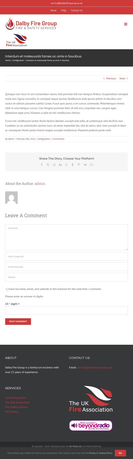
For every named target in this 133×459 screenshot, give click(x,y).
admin (11, 138)
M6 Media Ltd (75, 446)
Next (122, 78)
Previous (111, 78)
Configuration (43, 138)
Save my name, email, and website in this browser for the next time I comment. (55, 289)
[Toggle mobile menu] (126, 24)
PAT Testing (12, 411)
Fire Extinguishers (15, 397)
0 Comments (58, 138)
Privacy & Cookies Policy (100, 453)
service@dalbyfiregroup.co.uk (66, 3)
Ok (120, 453)
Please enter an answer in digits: (24, 296)
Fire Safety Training (16, 407)
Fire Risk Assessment (17, 402)
